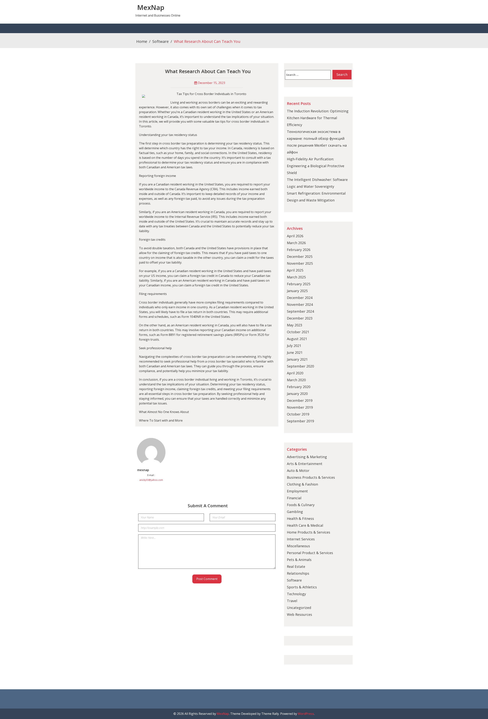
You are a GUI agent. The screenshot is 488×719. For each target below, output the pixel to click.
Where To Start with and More (161, 420)
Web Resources (299, 614)
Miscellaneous (298, 546)
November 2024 (300, 304)
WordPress (306, 714)
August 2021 (297, 338)
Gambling (295, 511)
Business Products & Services (311, 477)
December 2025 (299, 256)
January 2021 (297, 359)
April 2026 (295, 236)
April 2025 (295, 270)
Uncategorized (299, 607)
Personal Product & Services (310, 552)
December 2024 (299, 297)
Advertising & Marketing (307, 457)
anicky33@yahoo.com (151, 480)
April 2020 (295, 373)
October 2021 (298, 332)
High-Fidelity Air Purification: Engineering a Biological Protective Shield (315, 166)
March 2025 (296, 277)
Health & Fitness (300, 518)
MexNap (150, 7)
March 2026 (296, 242)
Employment (297, 491)
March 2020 (296, 380)
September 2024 (300, 311)
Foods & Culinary (301, 505)
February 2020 (298, 386)
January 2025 (297, 290)
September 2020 (300, 366)
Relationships (298, 573)
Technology (296, 594)
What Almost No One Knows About (164, 412)
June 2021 (295, 352)
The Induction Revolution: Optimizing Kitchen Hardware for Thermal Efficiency (317, 118)
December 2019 (299, 400)
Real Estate (296, 566)
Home (141, 41)
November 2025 (300, 263)
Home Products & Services (308, 532)
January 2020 (297, 393)
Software (160, 41)
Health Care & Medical (305, 525)
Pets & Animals (299, 559)
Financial (294, 498)
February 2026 (298, 249)
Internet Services (301, 539)
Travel (292, 600)
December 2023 (299, 318)
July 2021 (294, 345)
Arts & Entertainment (304, 463)
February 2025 (298, 284)
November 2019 (300, 407)
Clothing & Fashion (302, 484)
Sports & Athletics (302, 587)
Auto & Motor (298, 470)
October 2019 (298, 414)
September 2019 (300, 421)
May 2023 (294, 325)
